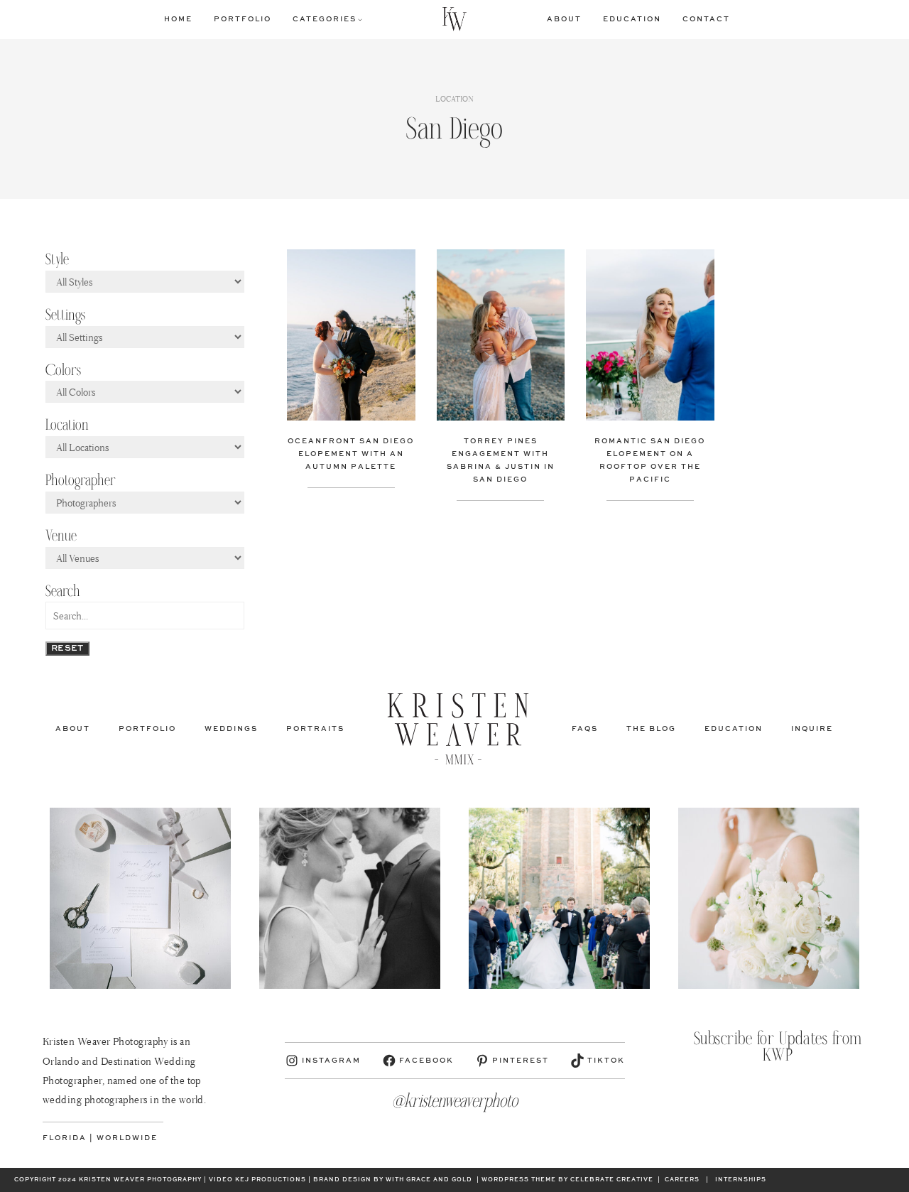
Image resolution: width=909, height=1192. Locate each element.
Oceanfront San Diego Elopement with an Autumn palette (351, 454)
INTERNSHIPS (740, 1180)
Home (178, 19)
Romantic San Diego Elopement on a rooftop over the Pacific (649, 460)
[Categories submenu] (360, 19)
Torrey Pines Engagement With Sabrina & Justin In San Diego (501, 460)
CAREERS (682, 1180)
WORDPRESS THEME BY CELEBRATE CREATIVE (567, 1180)
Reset (67, 648)
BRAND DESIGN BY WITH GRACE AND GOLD (392, 1180)
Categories (324, 19)
